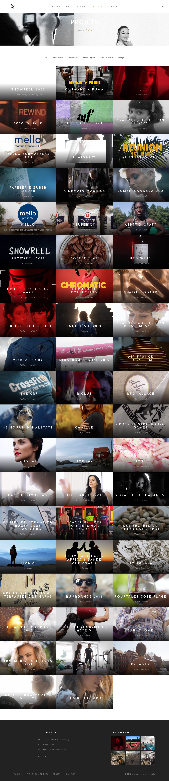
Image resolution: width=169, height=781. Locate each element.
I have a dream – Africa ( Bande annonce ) (84, 560)
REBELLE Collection (28, 326)
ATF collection (84, 123)
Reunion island (140, 157)
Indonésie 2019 (84, 326)
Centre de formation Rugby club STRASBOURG (28, 526)
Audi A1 (28, 461)
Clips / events (57, 58)
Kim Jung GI (140, 563)
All (46, 58)
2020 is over (28, 123)
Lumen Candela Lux (141, 191)
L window (84, 157)
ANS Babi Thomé (84, 495)
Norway (84, 461)
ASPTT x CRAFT (141, 224)
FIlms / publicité (106, 58)
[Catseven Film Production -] (17, 6)
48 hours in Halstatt (28, 427)
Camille (84, 427)
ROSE (140, 461)
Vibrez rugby (28, 360)
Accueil (56, 6)
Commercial (73, 58)
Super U (84, 224)
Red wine (140, 258)
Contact (112, 6)
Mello (28, 224)
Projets (97, 6)
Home (79, 30)
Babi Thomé (141, 630)
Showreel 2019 (28, 258)
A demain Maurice (84, 191)
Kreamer (140, 664)
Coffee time (84, 258)
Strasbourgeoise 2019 (84, 360)
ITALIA (28, 563)
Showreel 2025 (28, 89)
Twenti (84, 664)
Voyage (121, 58)
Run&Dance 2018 (84, 596)
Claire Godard (141, 292)
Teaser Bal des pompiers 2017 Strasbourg (84, 526)
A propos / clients (77, 6)
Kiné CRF (28, 393)
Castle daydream (28, 495)
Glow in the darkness (141, 495)
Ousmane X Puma (84, 89)
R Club (84, 393)
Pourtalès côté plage (141, 596)
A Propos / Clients (37, 774)
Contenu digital (88, 58)
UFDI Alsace (141, 393)
